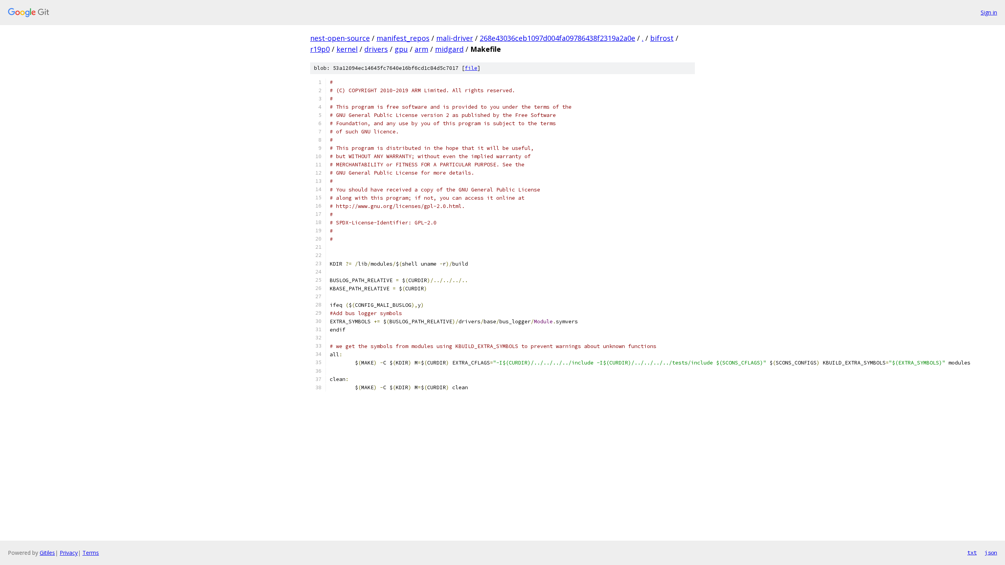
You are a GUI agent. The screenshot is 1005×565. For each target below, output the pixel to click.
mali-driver (454, 38)
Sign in (989, 12)
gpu (401, 49)
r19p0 (320, 49)
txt (972, 552)
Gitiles (47, 552)
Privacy (69, 552)
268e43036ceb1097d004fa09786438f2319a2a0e (557, 38)
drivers (376, 49)
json (991, 552)
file (471, 68)
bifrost (662, 38)
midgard (449, 49)
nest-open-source (340, 38)
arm (421, 49)
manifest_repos (402, 38)
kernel (347, 49)
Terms (90, 552)
